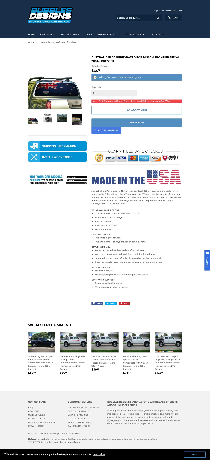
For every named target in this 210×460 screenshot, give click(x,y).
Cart (175, 17)
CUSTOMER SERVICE (133, 34)
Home (31, 42)
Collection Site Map (49, 433)
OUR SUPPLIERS (36, 415)
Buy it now (137, 122)
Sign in (158, 11)
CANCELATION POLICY (79, 426)
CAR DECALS (47, 34)
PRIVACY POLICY (36, 418)
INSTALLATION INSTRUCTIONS (83, 407)
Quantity (96, 87)
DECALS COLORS (76, 418)
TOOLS (88, 34)
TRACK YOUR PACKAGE (80, 422)
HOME (31, 34)
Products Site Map (70, 433)
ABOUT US (33, 411)
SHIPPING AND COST (79, 415)
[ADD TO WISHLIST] (30, 334)
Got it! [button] (195, 454)
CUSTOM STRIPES (69, 34)
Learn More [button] (99, 454)
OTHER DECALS (106, 34)
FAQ (30, 407)
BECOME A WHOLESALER (41, 422)
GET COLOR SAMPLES (79, 411)
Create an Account (173, 11)
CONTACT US (159, 34)
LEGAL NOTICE (36, 426)
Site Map (32, 433)
